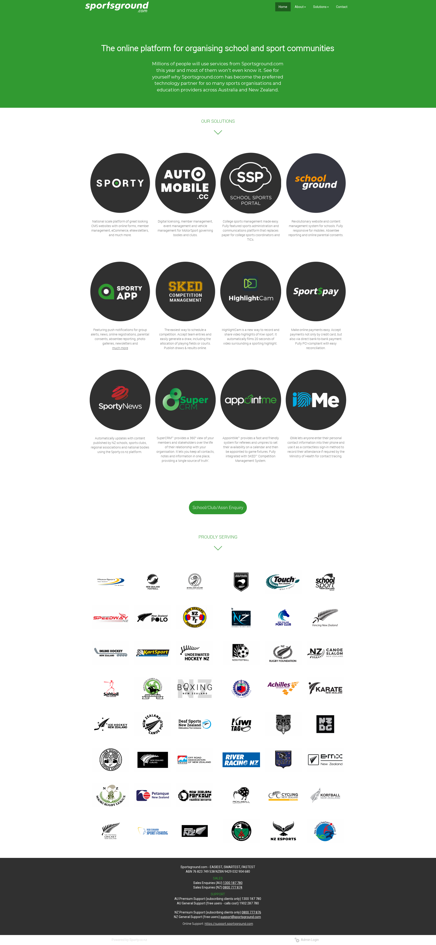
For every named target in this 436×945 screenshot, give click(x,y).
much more (120, 348)
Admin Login (309, 940)
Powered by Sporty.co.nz (129, 940)
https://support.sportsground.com (229, 923)
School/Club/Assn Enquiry (218, 507)
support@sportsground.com (240, 917)
